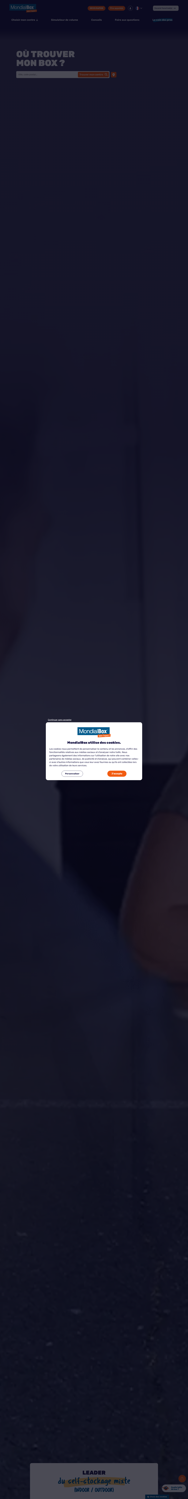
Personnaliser (72, 773)
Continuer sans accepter (60, 720)
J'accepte (116, 773)
